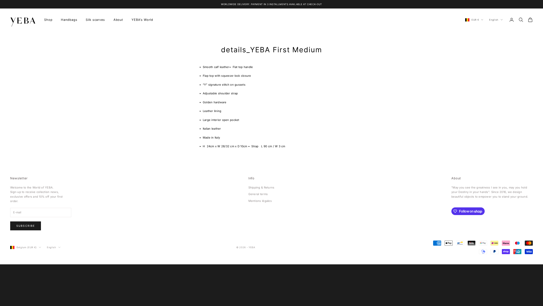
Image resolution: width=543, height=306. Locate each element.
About (118, 19)
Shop (48, 19)
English (493, 19)
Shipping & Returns (261, 187)
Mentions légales (260, 201)
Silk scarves (95, 19)
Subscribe (25, 225)
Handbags (69, 19)
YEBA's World (142, 19)
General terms (258, 194)
